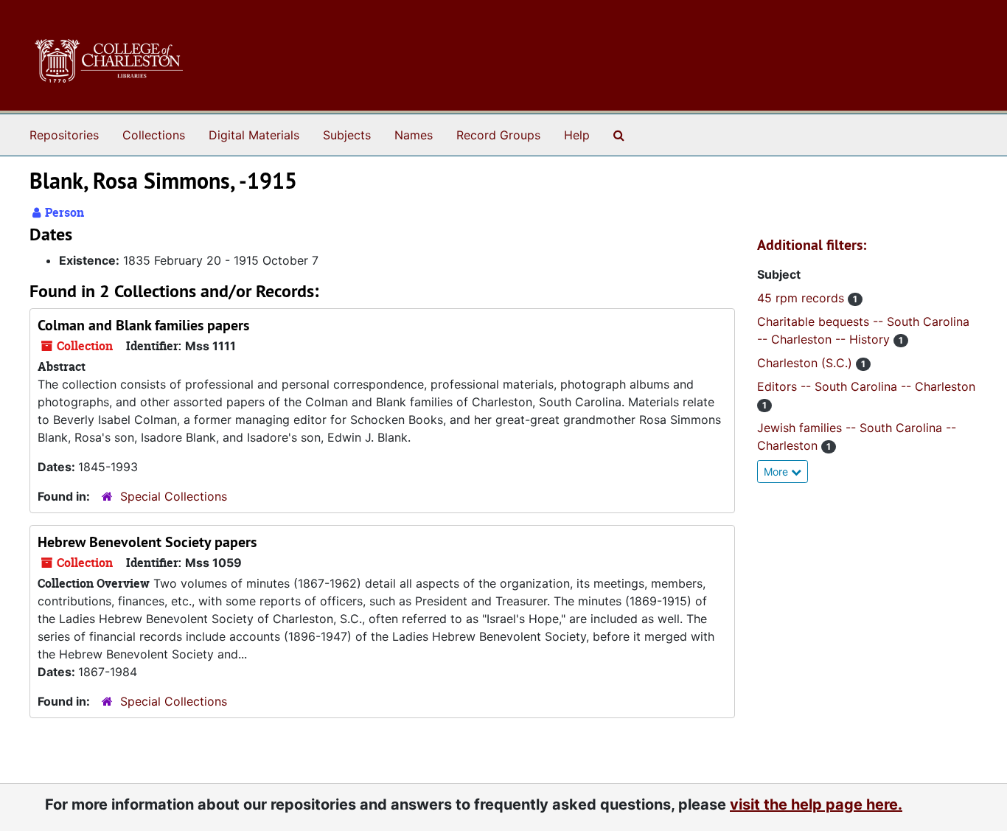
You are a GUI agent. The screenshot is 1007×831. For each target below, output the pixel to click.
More (777, 471)
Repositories (64, 135)
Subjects (347, 135)
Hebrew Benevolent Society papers (147, 542)
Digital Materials (254, 135)
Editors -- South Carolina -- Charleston (866, 386)
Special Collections (173, 496)
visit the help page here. (816, 804)
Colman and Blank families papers (143, 325)
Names (413, 135)
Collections (153, 135)
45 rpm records (802, 298)
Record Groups (498, 135)
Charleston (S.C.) (806, 362)
